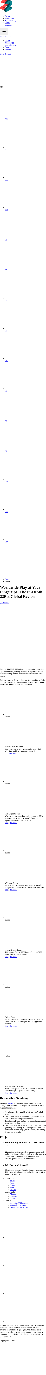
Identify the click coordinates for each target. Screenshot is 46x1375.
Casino (7, 16)
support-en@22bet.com (19, 1203)
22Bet (10, 1103)
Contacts (13, 1196)
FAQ (12, 1187)
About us (13, 1194)
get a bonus (4, 603)
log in (2, 36)
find (6, 753)
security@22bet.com (18, 1205)
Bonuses (8, 25)
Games (7, 23)
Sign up (8, 36)
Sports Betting (10, 20)
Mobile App (9, 18)
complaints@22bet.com (19, 1207)
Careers (13, 1198)
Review (13, 1190)
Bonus (12, 1183)
